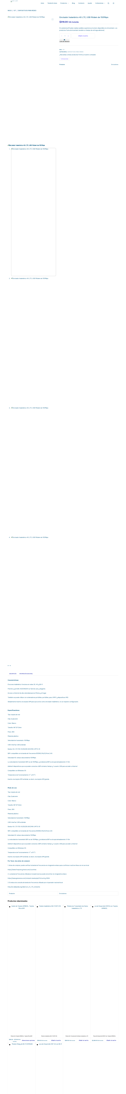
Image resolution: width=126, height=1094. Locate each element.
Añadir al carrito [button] (56, 1040)
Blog (73, 3)
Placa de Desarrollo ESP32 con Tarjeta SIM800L (104, 1036)
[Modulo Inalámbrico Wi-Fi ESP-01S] (49, 969)
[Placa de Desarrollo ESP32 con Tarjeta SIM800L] (104, 969)
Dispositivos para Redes (75, 52)
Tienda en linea (52, 3)
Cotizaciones (99, 3)
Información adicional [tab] (26, 673)
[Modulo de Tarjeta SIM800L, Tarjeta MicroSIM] (21, 969)
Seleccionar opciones (28, 1040)
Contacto (81, 3)
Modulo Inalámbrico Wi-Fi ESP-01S (49, 1036)
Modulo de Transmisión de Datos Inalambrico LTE (77, 1036)
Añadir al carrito (83, 36)
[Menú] (113, 3)
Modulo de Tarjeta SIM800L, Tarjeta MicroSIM (21, 1036)
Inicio (42, 3)
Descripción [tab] (12, 673)
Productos (63, 3)
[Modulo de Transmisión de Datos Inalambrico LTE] (77, 969)
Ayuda (90, 3)
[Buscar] (108, 3)
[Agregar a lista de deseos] (10, 906)
